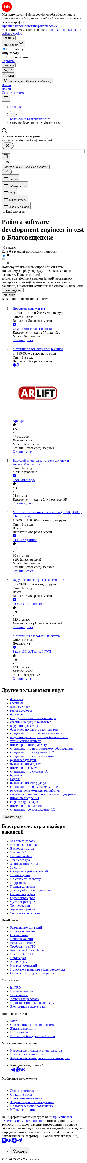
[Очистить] (8, 145)
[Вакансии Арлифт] (48, 393)
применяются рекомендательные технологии (37, 1118)
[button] (6, 85)
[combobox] (21, 136)
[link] (9, 75)
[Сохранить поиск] (6, 156)
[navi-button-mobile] (6, 98)
